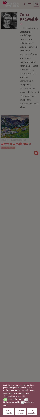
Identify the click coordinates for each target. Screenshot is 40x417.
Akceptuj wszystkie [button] (8, 411)
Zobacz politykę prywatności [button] (14, 396)
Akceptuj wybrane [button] (20, 411)
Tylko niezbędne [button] (31, 411)
